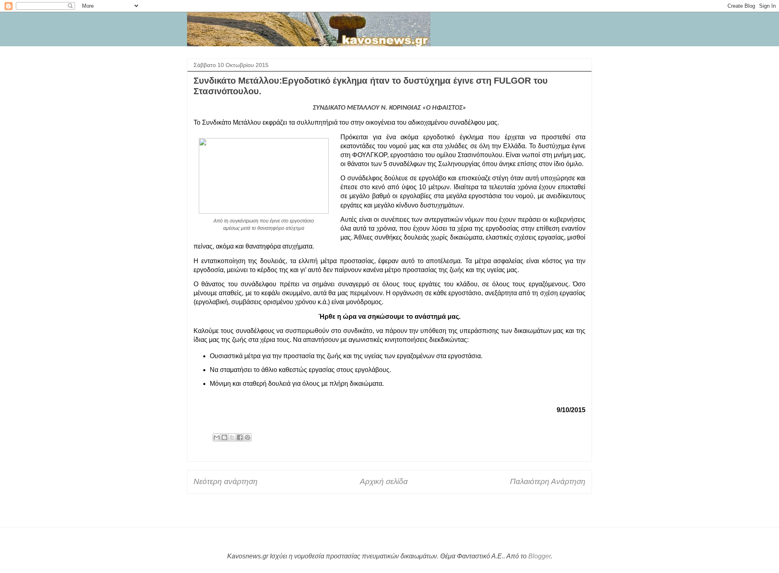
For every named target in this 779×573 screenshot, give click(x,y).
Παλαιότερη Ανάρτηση (547, 481)
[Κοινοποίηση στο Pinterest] (247, 437)
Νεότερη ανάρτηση (226, 481)
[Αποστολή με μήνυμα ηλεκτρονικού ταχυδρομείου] (217, 437)
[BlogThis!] (224, 437)
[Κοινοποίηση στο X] (232, 437)
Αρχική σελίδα (384, 481)
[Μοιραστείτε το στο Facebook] (240, 437)
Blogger (539, 556)
